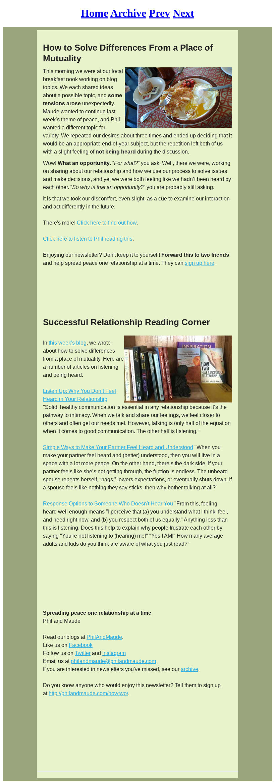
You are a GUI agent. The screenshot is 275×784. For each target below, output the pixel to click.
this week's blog (68, 343)
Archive (128, 13)
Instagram (114, 653)
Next (183, 13)
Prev (159, 13)
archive (189, 669)
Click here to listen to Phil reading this (87, 239)
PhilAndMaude (104, 637)
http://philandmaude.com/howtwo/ (88, 693)
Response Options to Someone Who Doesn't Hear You (108, 503)
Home (94, 13)
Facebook (81, 645)
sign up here (199, 263)
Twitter (83, 653)
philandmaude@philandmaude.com (113, 661)
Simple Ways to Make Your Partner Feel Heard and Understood (118, 447)
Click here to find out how (106, 223)
